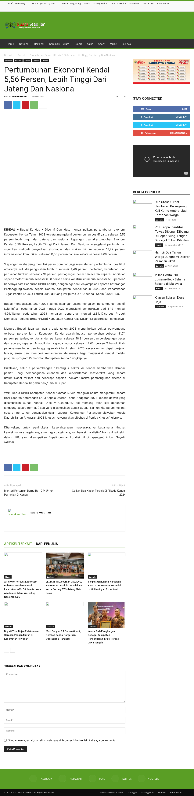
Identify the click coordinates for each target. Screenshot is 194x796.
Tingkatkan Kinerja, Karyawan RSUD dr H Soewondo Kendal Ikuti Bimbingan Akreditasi (104, 585)
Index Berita (163, 3)
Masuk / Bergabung (71, 3)
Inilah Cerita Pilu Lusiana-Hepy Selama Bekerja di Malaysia (170, 279)
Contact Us (148, 3)
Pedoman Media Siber (111, 792)
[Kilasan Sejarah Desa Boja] (142, 304)
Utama (45, 60)
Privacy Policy (100, 3)
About (87, 3)
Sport (101, 44)
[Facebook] (169, 8)
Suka (184, 109)
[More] (43, 105)
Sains (90, 44)
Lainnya (126, 44)
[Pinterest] (25, 105)
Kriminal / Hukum (59, 44)
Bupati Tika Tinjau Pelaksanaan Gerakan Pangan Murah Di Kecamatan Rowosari (21, 635)
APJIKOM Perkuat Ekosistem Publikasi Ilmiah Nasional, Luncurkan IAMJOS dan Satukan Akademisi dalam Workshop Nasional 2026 (22, 589)
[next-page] (12, 650)
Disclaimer (134, 3)
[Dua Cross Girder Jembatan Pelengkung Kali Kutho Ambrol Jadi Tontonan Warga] (142, 209)
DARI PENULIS (47, 544)
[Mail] (178, 8)
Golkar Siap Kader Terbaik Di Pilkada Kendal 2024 (98, 492)
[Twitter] (183, 8)
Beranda (8, 55)
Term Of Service (118, 3)
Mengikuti (181, 117)
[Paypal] (47, 520)
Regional (39, 44)
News (27, 60)
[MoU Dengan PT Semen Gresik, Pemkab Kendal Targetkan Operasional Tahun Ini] (65, 615)
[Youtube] (188, 8)
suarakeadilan (19, 96)
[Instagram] (173, 8)
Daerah (21, 55)
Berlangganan (178, 132)
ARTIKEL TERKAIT (18, 544)
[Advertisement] (64, 217)
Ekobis (78, 44)
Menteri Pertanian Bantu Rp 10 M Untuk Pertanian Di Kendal (28, 492)
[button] (164, 8)
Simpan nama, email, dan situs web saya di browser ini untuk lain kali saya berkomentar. (62, 740)
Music (113, 44)
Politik (36, 60)
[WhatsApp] (34, 105)
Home (10, 44)
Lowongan (132, 792)
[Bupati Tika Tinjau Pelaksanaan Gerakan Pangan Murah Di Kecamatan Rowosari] (23, 615)
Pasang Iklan (147, 792)
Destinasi (160, 306)
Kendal (18, 60)
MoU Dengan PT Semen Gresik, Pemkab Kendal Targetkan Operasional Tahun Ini (63, 635)
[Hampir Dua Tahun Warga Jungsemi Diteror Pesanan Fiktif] (142, 259)
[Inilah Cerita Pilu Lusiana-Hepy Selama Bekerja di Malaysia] (142, 282)
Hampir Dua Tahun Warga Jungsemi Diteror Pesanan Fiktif (172, 256)
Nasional (24, 44)
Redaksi (162, 792)
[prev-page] (6, 650)
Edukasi (50, 577)
